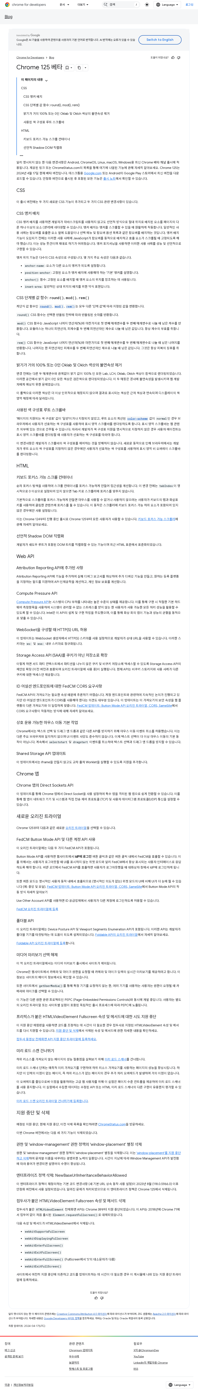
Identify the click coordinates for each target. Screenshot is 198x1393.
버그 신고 (10, 1350)
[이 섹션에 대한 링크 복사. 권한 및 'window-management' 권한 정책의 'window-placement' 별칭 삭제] (145, 1144)
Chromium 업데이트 (81, 1350)
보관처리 (74, 1362)
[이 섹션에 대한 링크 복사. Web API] (38, 556)
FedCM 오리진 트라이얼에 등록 (37, 909)
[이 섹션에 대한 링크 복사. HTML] (33, 466)
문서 (62, 4)
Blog (8, 16)
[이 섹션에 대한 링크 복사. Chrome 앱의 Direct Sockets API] (77, 785)
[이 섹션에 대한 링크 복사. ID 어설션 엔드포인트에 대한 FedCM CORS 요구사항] (106, 686)
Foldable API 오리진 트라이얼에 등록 (41, 943)
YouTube (139, 1356)
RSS (136, 1369)
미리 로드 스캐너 (115, 1059)
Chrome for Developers (30, 57)
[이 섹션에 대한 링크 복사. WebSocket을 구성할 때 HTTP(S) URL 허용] (91, 630)
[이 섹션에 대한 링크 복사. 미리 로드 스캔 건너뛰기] (58, 1051)
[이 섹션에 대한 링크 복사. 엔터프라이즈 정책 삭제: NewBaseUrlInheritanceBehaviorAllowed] (130, 1175)
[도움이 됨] (173, 58)
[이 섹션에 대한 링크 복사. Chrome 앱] (43, 774)
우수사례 (74, 1356)
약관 (7, 1384)
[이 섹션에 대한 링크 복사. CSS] (29, 190)
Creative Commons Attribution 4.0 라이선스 (82, 1314)
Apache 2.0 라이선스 (164, 1314)
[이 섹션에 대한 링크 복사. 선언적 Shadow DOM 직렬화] (68, 536)
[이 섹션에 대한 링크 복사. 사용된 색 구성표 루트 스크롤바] (69, 410)
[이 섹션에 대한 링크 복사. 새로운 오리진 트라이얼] (65, 817)
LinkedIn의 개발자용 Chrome (151, 1362)
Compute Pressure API (32, 602)
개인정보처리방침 (23, 1384)
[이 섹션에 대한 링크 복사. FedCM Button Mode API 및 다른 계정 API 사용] (99, 840)
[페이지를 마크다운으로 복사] (79, 67)
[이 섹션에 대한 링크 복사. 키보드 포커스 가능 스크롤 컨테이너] (76, 477)
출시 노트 (109, 179)
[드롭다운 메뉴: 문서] (69, 4)
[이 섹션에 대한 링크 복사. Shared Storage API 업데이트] (70, 754)
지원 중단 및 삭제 (67, 1031)
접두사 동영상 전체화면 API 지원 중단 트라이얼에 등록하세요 (56, 1039)
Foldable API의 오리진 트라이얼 (116, 935)
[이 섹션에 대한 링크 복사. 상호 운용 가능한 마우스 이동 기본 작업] (82, 723)
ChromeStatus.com (112, 1124)
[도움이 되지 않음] (179, 58)
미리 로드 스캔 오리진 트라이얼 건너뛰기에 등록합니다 (52, 1101)
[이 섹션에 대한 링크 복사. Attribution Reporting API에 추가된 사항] (87, 568)
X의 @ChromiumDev (146, 1350)
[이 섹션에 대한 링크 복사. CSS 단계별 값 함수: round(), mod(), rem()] (93, 298)
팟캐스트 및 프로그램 (81, 1369)
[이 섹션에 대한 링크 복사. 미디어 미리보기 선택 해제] (61, 955)
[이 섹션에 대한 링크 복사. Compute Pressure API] (61, 593)
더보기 (81, 4)
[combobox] (121, 4)
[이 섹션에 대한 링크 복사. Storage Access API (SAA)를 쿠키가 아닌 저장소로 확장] (111, 655)
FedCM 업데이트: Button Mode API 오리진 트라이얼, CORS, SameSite (124, 706)
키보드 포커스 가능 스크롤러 (156, 519)
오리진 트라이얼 (76, 828)
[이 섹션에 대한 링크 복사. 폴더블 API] (37, 921)
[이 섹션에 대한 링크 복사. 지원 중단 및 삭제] (53, 1113)
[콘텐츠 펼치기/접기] (46, 80)
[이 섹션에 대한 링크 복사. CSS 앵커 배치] (43, 213)
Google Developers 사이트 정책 (61, 1318)
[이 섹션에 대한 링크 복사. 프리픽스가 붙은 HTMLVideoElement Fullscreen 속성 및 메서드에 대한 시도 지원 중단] (160, 1017)
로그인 (190, 4)
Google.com (93, 173)
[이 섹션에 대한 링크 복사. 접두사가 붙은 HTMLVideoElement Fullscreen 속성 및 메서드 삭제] (129, 1201)
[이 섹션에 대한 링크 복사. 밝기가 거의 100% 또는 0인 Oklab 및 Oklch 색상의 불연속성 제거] (126, 365)
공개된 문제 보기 (14, 1356)
